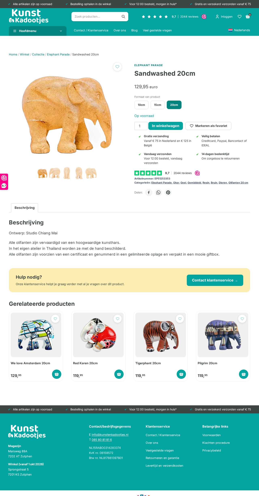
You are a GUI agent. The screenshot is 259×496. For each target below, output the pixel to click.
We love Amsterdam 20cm (30, 363)
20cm (174, 104)
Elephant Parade (161, 182)
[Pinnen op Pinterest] (168, 192)
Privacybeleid (211, 450)
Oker (176, 182)
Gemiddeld (194, 182)
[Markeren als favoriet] (117, 66)
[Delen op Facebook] (148, 192)
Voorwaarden (211, 435)
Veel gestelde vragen (157, 30)
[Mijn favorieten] (239, 16)
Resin (206, 182)
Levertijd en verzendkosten (164, 465)
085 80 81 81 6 (102, 439)
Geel (183, 182)
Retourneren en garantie (162, 458)
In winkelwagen (165, 126)
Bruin (214, 182)
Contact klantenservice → (215, 280)
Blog (134, 30)
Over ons (120, 30)
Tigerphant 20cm (148, 363)
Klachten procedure (216, 442)
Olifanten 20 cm (238, 182)
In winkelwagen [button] (56, 374)
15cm (157, 104)
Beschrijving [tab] (25, 208)
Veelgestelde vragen (160, 450)
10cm (141, 104)
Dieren (223, 182)
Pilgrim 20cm (207, 363)
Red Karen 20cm (85, 363)
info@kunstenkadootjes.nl (110, 434)
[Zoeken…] (123, 16)
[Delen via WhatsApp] (158, 192)
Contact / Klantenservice (91, 30)
